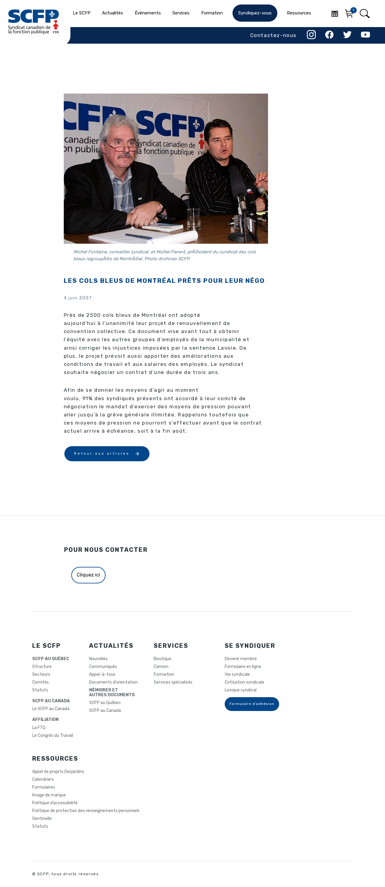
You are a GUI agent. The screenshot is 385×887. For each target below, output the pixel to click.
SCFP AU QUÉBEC (50, 659)
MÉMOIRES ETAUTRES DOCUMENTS (112, 692)
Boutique (162, 659)
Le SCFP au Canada (50, 708)
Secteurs (41, 674)
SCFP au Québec (105, 702)
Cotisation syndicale (244, 682)
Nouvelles (98, 659)
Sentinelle (42, 818)
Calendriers (43, 779)
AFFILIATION (45, 719)
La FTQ (38, 727)
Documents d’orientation (113, 682)
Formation (164, 674)
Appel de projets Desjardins (58, 771)
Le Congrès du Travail (52, 735)
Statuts (40, 690)
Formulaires (43, 787)
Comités (40, 682)
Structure (42, 666)
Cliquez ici (88, 575)
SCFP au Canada (105, 710)
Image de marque (49, 795)
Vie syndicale (237, 674)
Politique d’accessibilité (55, 803)
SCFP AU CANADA (51, 701)
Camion (161, 666)
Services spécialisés (173, 682)
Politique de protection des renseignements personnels (86, 810)
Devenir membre (241, 659)
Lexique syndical (241, 690)
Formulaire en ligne (243, 666)
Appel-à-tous (102, 674)
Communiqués (103, 666)
